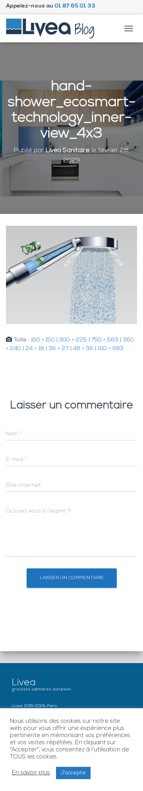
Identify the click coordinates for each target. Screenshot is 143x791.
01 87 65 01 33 (74, 6)
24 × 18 (34, 349)
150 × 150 (43, 340)
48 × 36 (83, 349)
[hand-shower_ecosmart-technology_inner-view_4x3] (71, 275)
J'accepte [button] (73, 773)
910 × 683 (111, 349)
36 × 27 (58, 349)
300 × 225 (73, 340)
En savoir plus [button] (31, 773)
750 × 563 (104, 340)
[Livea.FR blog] (53, 28)
